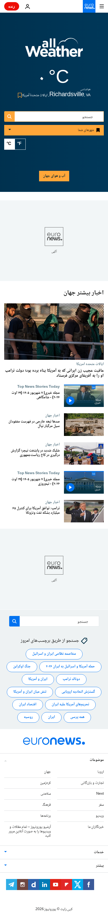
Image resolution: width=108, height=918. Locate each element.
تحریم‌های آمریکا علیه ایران (70, 704)
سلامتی (46, 794)
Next (100, 794)
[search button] (9, 116)
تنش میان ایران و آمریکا (29, 692)
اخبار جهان (52, 416)
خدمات (99, 852)
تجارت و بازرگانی (92, 783)
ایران (51, 717)
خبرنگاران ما (96, 827)
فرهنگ (46, 805)
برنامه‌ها (45, 816)
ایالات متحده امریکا (90, 364)
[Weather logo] (54, 51)
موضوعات (97, 760)
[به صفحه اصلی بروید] (89, 6)
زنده (11, 6)
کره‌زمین (45, 783)
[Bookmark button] (19, 95)
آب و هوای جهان (54, 176)
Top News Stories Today (38, 387)
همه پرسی (77, 717)
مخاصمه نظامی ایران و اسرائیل (54, 654)
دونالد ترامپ (71, 679)
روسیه (28, 717)
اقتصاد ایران (27, 704)
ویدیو (100, 816)
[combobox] (54, 116)
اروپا (101, 772)
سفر (101, 805)
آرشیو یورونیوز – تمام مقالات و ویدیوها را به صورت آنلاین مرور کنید (30, 831)
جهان (47, 772)
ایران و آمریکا (37, 679)
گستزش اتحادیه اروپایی (78, 692)
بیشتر (100, 866)
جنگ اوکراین (22, 666)
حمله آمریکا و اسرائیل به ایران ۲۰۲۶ (70, 666)
